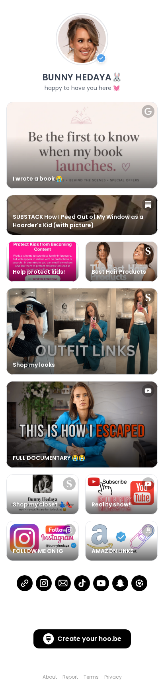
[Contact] (63, 583)
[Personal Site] (25, 583)
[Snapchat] (120, 583)
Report (70, 677)
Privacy (113, 677)
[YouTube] (101, 583)
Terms (91, 677)
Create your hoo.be (89, 638)
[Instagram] (44, 583)
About (50, 677)
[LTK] (139, 583)
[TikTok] (82, 583)
